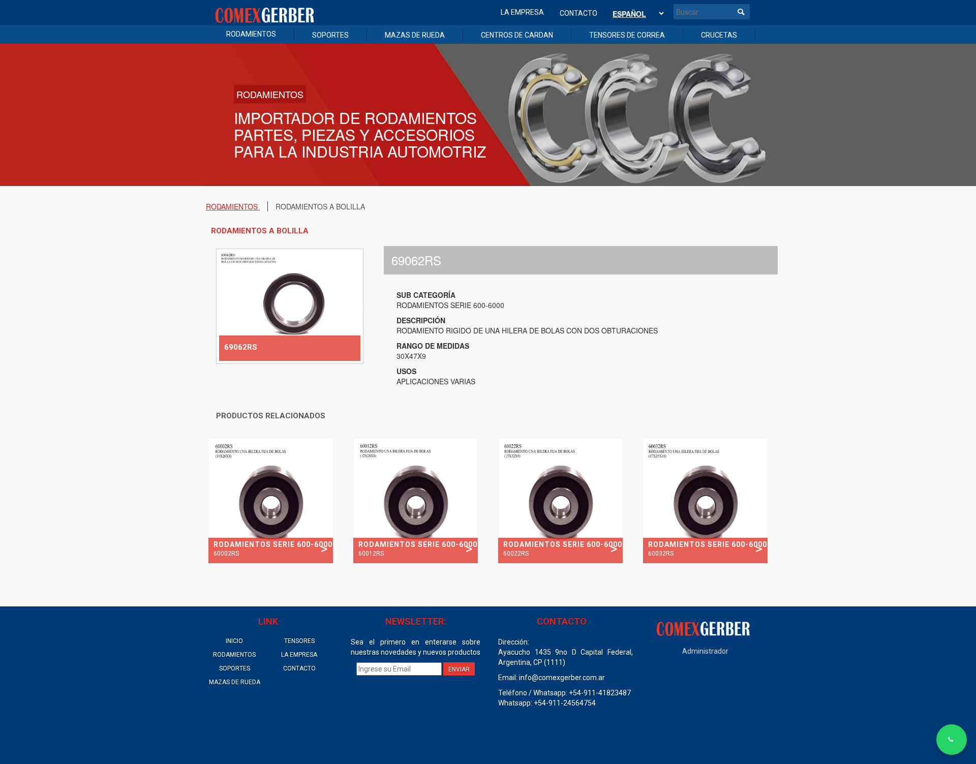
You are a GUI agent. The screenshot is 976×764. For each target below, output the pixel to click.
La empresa (522, 12)
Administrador (705, 651)
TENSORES (299, 641)
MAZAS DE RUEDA (415, 35)
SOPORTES (330, 35)
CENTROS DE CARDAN (517, 35)
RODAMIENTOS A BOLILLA (320, 206)
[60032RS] (705, 500)
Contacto (578, 13)
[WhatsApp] (951, 739)
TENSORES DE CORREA (627, 35)
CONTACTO (299, 668)
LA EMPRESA (299, 654)
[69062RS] (290, 305)
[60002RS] (270, 500)
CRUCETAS (719, 35)
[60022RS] (560, 500)
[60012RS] (415, 500)
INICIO (234, 641)
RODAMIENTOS (251, 34)
